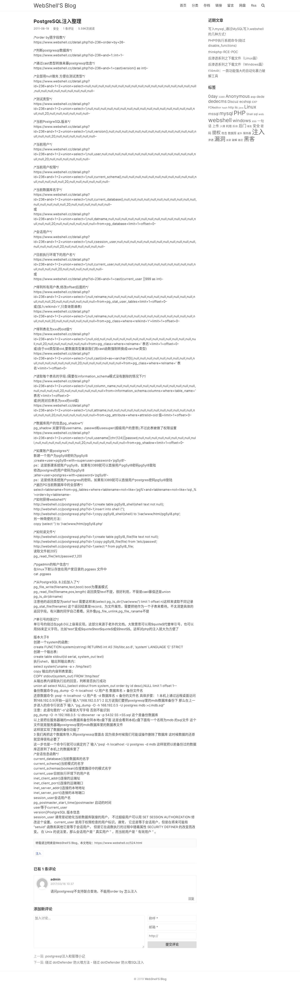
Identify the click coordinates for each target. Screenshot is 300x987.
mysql (226, 113)
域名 (249, 126)
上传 (215, 126)
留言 (230, 5)
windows (242, 120)
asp (253, 96)
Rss (254, 5)
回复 (191, 898)
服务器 (247, 133)
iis (236, 107)
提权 (216, 132)
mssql (213, 113)
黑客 (249, 139)
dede (260, 96)
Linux (250, 107)
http (231, 107)
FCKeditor (214, 107)
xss (254, 121)
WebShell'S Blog (55, 5)
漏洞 (219, 139)
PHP (240, 113)
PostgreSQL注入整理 (57, 21)
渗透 (210, 140)
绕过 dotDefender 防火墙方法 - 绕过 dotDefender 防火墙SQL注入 (94, 962)
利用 (229, 126)
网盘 (242, 5)
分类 (195, 5)
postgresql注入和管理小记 (65, 956)
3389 (222, 97)
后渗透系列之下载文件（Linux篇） (233, 58)
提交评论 (172, 944)
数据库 (232, 133)
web (261, 114)
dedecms (217, 101)
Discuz (233, 102)
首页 (183, 5)
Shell (249, 114)
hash (224, 107)
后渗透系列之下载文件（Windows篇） (236, 64)
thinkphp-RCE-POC (223, 52)
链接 (218, 5)
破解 (234, 140)
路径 (240, 140)
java (241, 107)
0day (213, 96)
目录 (228, 140)
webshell (220, 120)
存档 (207, 5)
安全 (56, 28)
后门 (242, 125)
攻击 (224, 133)
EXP (254, 101)
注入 (38, 853)
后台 (235, 126)
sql (256, 114)
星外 (239, 133)
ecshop (245, 102)
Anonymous (238, 96)
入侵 (222, 126)
